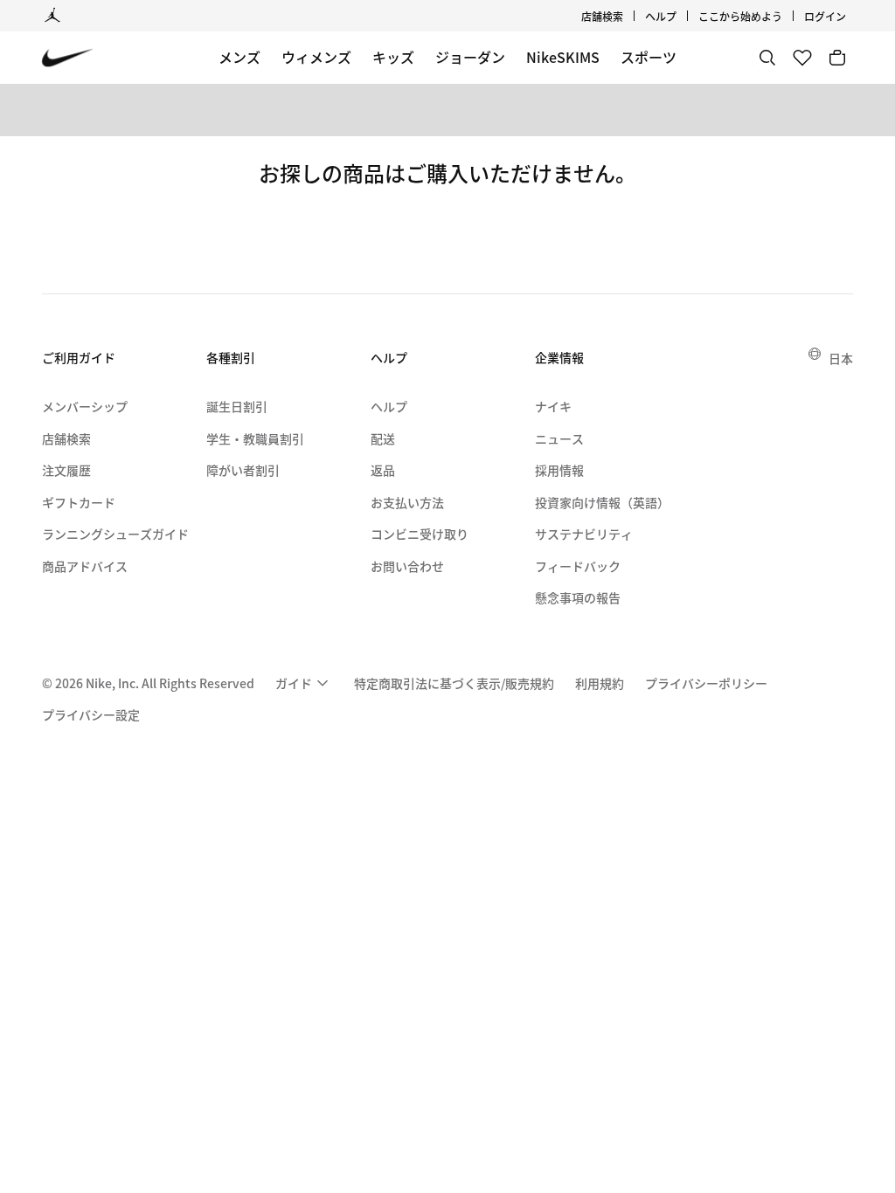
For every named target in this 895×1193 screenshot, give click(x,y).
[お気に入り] (802, 57)
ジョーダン (470, 56)
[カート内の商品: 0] (837, 57)
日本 (841, 358)
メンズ (239, 56)
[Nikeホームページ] (68, 58)
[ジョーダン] (52, 15)
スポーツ (648, 56)
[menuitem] (681, 15)
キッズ (393, 56)
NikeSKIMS (563, 56)
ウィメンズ (316, 56)
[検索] (767, 57)
